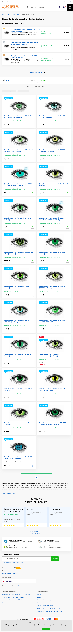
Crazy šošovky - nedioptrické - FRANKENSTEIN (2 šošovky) (49, 355)
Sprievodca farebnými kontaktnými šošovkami (16, 594)
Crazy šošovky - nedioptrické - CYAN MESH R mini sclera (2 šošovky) (18, 457)
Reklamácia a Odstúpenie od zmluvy (48, 608)
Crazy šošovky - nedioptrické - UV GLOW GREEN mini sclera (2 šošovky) (18, 185)
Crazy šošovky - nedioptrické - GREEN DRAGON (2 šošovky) (52, 389)
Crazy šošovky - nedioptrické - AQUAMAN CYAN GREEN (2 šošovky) (18, 150)
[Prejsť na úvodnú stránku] (10, 7)
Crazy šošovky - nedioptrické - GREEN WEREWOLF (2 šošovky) (52, 150)
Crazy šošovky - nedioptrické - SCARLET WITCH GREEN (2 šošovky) (17, 116)
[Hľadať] (28, 7)
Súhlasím (45, 629)
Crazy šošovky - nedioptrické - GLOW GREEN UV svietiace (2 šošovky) (51, 219)
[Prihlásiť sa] (60, 7)
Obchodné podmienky (44, 600)
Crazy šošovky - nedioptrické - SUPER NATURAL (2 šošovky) (17, 321)
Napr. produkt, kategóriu (37, 7)
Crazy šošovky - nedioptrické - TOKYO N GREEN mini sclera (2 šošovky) (52, 423)
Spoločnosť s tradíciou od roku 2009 (54, 547)
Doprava (39, 602)
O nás (39, 597)
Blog (3, 602)
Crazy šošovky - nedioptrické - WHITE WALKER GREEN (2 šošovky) (52, 321)
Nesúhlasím (35, 629)
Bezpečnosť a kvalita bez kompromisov (49, 611)
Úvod (3, 14)
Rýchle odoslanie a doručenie (52, 541)
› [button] (8, 493)
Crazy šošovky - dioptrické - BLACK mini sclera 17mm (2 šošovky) (24, 43)
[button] (70, 7)
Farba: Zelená (23, 91)
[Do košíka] (32, 124)
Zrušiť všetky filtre (8, 91)
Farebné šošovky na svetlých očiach (13, 597)
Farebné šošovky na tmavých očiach (13, 600)
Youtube (17, 586)
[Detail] (32, 465)
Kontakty (40, 594)
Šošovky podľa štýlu (13, 14)
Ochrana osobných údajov (45, 605)
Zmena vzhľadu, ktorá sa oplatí (18, 547)
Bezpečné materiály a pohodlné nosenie (20, 541)
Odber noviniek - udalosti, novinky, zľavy (12, 562)
